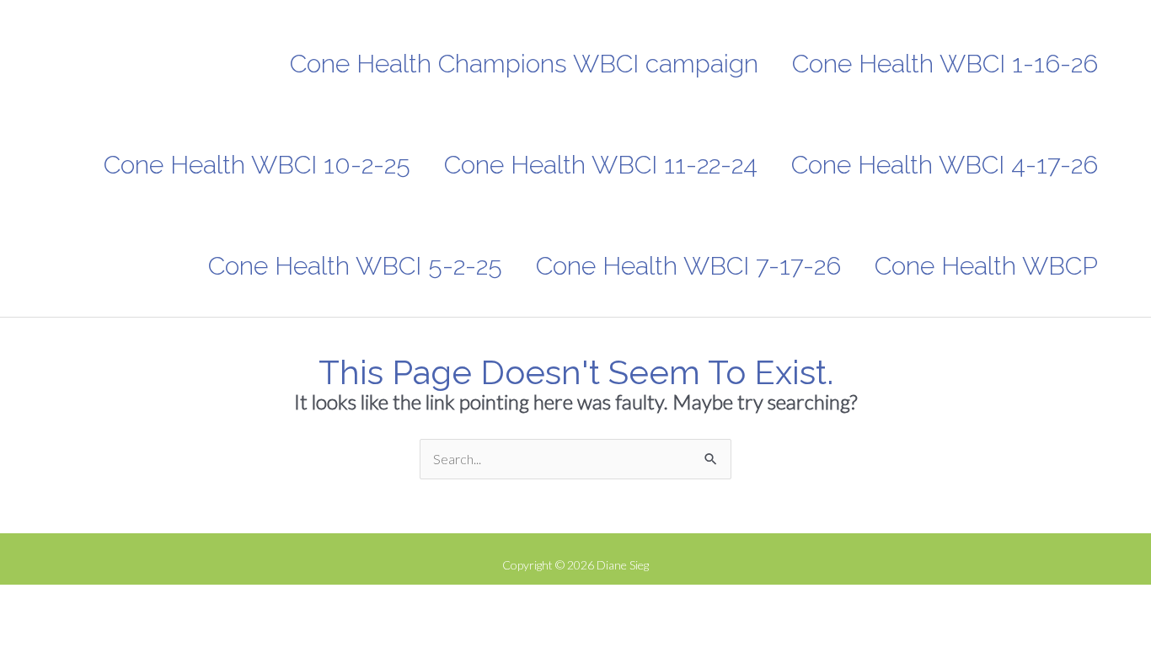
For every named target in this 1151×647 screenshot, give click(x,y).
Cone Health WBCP (986, 266)
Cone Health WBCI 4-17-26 (944, 164)
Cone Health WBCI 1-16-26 (945, 63)
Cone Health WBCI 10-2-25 (257, 164)
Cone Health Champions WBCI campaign (524, 63)
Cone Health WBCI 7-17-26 (688, 266)
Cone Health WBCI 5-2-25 (355, 266)
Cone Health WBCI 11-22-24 (601, 164)
